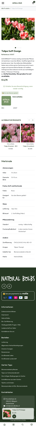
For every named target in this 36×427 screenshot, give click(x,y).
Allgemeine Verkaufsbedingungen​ (12, 345)
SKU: (2, 108)
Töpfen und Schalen (7, 383)
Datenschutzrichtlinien (8, 311)
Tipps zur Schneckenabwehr (10, 373)
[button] (3, 28)
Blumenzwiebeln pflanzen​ (9, 369)
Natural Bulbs (5, 318)
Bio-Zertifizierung (7, 321)
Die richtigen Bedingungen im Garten (13, 376)
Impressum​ (5, 315)
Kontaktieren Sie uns (8, 331)
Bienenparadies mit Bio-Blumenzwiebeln (14, 386)
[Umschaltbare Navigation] (2, 3)
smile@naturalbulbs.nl (12, 406)
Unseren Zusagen (7, 349)
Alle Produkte (5, 8)
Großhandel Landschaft (9, 359)
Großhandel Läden (7, 355)
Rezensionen (5, 352)
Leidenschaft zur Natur (8, 328)
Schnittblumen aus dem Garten (11, 379)
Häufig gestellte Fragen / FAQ (10, 325)
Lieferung (4, 342)
